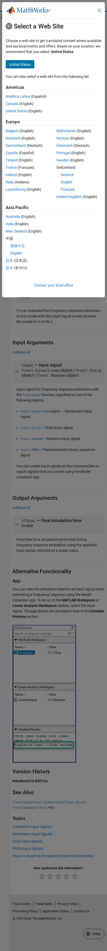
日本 (9, 260)
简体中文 (17, 246)
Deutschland (16, 145)
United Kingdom (69, 197)
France (11, 167)
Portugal (63, 153)
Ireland (11, 175)
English (66, 182)
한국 (9, 268)
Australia (13, 216)
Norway (62, 138)
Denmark (13, 138)
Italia (10, 182)
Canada (12, 104)
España (12, 153)
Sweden (62, 160)
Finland (12, 160)
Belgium (12, 131)
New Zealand (16, 231)
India (10, 224)
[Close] (99, 10)
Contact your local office (53, 285)
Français (68, 189)
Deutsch (67, 175)
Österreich (64, 145)
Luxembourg (16, 189)
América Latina (18, 96)
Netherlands (66, 131)
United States (16, 111)
